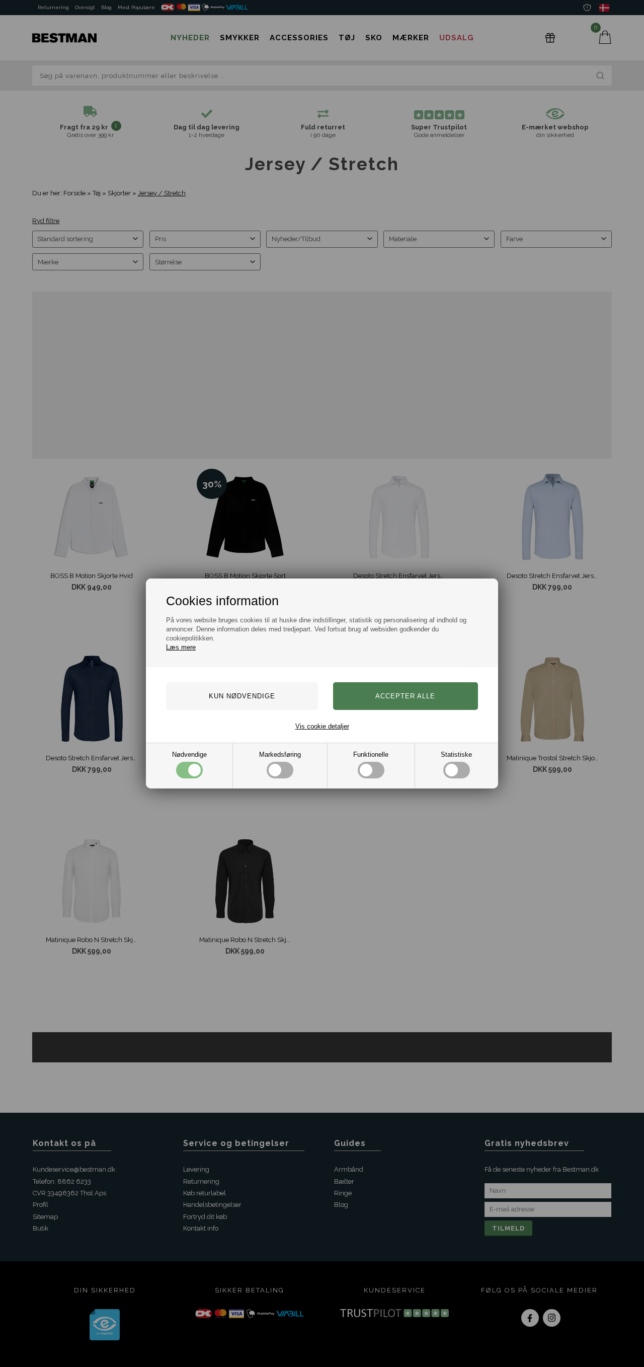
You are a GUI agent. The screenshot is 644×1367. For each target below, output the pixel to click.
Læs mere (181, 647)
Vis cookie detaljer (322, 726)
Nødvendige (189, 754)
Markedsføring (280, 754)
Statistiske (456, 754)
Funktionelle (370, 754)
